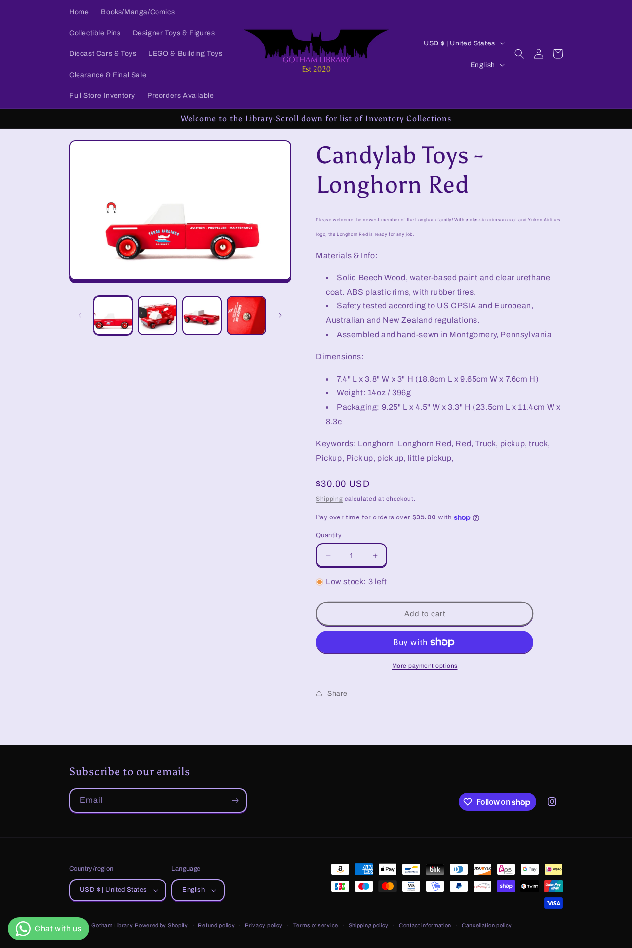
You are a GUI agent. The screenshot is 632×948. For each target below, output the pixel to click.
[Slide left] (80, 315)
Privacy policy (264, 925)
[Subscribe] (235, 800)
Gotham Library (112, 925)
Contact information (425, 925)
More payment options (425, 665)
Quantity (329, 535)
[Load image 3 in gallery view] (202, 315)
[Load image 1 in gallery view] (113, 315)
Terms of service (315, 925)
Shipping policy (369, 925)
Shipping (329, 498)
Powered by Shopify (161, 925)
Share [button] (337, 693)
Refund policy (216, 925)
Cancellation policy (487, 925)
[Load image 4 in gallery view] (246, 315)
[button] (519, 54)
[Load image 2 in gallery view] (157, 315)
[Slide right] (280, 315)
